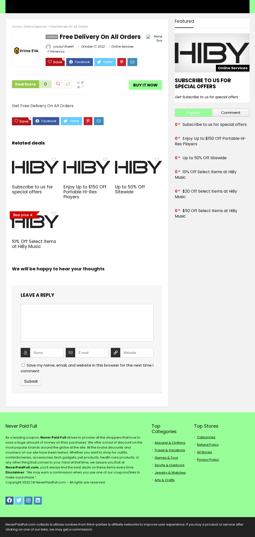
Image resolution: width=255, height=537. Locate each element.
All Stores (204, 452)
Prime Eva (57, 51)
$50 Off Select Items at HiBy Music (206, 213)
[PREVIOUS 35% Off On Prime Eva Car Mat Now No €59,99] (5, 524)
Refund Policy (208, 444)
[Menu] (11, 6)
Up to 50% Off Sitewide (130, 189)
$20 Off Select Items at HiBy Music (206, 194)
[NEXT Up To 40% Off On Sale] (250, 524)
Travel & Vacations (170, 450)
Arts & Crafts (165, 480)
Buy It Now (145, 85)
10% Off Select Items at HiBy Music (34, 243)
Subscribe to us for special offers (32, 189)
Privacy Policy (208, 459)
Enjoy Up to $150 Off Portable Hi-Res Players (85, 192)
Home (16, 26)
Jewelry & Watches (170, 472)
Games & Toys (166, 457)
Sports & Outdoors (170, 465)
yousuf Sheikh (63, 46)
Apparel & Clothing (170, 442)
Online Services (35, 26)
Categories (206, 437)
